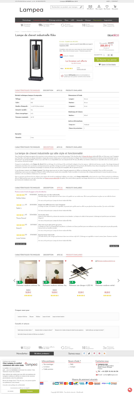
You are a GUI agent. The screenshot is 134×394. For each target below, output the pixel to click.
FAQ (71, 364)
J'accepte (30, 391)
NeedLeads (79, 392)
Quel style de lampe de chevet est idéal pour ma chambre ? (31, 334)
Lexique (72, 367)
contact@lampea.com (110, 375)
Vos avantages (48, 364)
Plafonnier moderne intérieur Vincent (28, 285)
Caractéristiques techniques (27, 147)
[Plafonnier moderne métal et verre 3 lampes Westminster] (107, 272)
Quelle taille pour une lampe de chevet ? (95, 330)
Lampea (17, 31)
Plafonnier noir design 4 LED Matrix (81, 285)
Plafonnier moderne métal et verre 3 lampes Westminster (107, 285)
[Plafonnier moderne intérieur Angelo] (54, 272)
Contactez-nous (102, 361)
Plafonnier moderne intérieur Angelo (54, 285)
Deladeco (38, 316)
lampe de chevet (87, 156)
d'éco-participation (109, 49)
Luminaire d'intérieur (26, 31)
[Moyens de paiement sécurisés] (85, 384)
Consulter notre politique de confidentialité (14, 385)
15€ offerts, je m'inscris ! (41, 353)
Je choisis (10, 391)
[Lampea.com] (31, 10)
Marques (32, 316)
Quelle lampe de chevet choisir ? (25, 330)
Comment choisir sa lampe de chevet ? (44, 330)
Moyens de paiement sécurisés (84, 379)
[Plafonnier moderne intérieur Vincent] (28, 272)
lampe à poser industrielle (52, 178)
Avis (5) (59, 90)
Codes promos (48, 369)
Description (48, 90)
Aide (108, 1)
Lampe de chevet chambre (58, 316)
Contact (115, 1)
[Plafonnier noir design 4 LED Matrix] (81, 272)
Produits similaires (74, 90)
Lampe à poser (37, 31)
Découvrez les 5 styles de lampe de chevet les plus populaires (69, 330)
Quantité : (98, 55)
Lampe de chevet (46, 316)
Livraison (47, 367)
